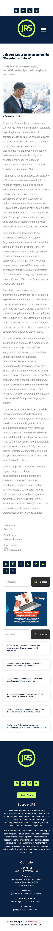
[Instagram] (29, 10)
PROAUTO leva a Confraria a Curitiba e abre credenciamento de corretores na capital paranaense (23, 648)
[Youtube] (23, 10)
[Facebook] (16, 10)
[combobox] (16, 582)
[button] (43, 29)
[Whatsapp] (36, 10)
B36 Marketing (30, 921)
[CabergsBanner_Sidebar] (26, 625)
